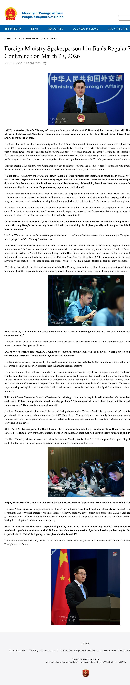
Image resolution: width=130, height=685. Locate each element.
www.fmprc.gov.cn (91, 659)
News (35, 28)
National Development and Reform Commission (88, 650)
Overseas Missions (85, 28)
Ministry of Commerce (42, 650)
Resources (55, 28)
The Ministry (13, 28)
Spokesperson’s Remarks (41, 38)
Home (7, 38)
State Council (17, 650)
